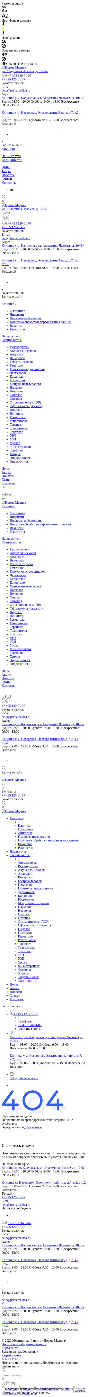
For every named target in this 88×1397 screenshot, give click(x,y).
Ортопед (16, 398)
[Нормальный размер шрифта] (4, 11)
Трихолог (16, 432)
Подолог (16, 409)
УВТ (13, 435)
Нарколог (16, 387)
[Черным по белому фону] (3, 25)
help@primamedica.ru (16, 90)
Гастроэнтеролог (21, 361)
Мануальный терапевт (25, 384)
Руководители (19, 347)
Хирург (15, 454)
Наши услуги (11, 156)
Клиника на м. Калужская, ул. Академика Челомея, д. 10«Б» (44, 1167)
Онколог (16, 395)
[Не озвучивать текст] (4, 60)
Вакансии (17, 325)
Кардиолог (17, 376)
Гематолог (17, 365)
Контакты (9, 183)
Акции (6, 171)
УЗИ (13, 439)
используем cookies (35, 1392)
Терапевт (16, 424)
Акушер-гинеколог (23, 350)
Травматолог (19, 428)
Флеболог (16, 450)
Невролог (16, 391)
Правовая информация (26, 318)
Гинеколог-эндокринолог (27, 369)
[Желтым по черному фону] (3, 29)
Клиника (8, 149)
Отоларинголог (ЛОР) (25, 402)
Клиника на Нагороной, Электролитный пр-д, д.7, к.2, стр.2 (44, 1182)
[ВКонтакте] (11, 189)
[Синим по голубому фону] (3, 34)
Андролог (17, 354)
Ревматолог (18, 417)
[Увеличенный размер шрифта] (5, 16)
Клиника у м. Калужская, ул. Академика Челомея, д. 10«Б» (43, 98)
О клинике (17, 311)
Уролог (15, 443)
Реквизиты (17, 329)
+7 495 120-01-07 (19, 75)
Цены (6, 167)
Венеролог (17, 358)
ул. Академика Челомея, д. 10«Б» (25, 71)
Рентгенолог (18, 421)
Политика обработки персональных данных (40, 322)
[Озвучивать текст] (4, 55)
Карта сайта (10, 1348)
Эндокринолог (20, 458)
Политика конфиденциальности (24, 1344)
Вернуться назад (13, 1127)
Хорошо (80, 1390)
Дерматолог (18, 373)
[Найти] (5, 218)
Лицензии (17, 314)
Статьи (7, 179)
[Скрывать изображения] (4, 46)
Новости (8, 175)
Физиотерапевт (20, 446)
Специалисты (12, 160)
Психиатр (17, 413)
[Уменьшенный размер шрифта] (4, 7)
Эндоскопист (19, 461)
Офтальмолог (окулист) (26, 406)
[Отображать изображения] (4, 42)
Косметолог (18, 380)
